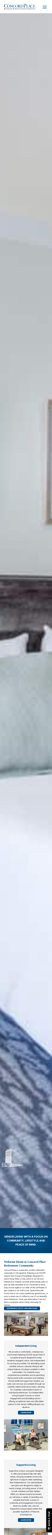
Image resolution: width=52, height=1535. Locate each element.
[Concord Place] (19, 7)
